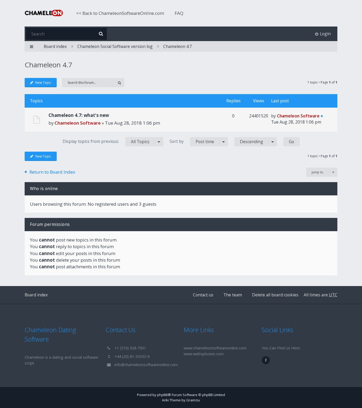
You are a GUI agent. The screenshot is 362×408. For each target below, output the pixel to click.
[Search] (101, 34)
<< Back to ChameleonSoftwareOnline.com (120, 13)
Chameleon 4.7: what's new (78, 115)
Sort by (192, 141)
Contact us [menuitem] (203, 295)
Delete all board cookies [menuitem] (275, 295)
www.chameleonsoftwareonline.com (215, 347)
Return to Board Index (52, 172)
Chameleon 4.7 (177, 46)
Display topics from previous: (106, 141)
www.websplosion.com (204, 353)
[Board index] (44, 13)
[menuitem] (323, 34)
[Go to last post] (322, 116)
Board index (36, 295)
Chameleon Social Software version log (115, 46)
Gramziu (193, 400)
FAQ (179, 13)
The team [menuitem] (232, 295)
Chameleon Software (78, 123)
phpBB (162, 394)
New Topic (43, 82)
